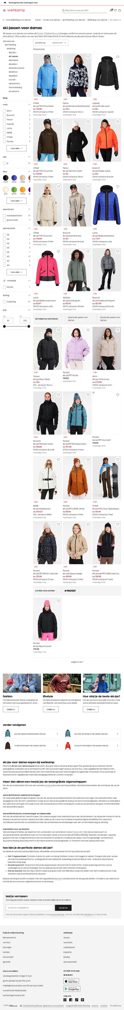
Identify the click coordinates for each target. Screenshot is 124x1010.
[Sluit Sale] (28, 156)
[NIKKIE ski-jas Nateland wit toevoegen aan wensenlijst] (58, 459)
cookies (103, 1005)
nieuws (66, 937)
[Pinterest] (82, 999)
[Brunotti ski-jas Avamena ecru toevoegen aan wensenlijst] (88, 186)
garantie (6, 962)
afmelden (88, 914)
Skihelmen (13, 72)
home (38, 20)
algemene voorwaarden (53, 1005)
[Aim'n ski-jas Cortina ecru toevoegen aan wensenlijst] (117, 330)
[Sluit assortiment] (28, 209)
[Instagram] (64, 999)
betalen (6, 952)
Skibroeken (13, 60)
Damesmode (9, 41)
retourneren (8, 957)
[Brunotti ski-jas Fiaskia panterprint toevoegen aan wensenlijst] (117, 251)
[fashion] (22, 683)
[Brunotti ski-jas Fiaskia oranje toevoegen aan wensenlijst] (117, 121)
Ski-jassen (13, 56)
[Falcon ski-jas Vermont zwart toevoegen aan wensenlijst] (88, 121)
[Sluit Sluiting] (28, 295)
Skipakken (13, 76)
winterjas (48, 785)
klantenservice (9, 937)
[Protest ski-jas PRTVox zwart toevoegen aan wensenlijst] (117, 394)
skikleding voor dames (97, 20)
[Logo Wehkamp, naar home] (15, 10)
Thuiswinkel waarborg (32, 1005)
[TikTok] (76, 999)
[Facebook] (70, 999)
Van (4, 316)
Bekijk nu (11, 709)
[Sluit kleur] (28, 171)
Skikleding (11, 48)
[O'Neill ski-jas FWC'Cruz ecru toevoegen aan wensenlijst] (58, 186)
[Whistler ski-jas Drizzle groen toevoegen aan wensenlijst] (88, 251)
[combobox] (84, 10)
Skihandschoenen (16, 68)
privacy (95, 1005)
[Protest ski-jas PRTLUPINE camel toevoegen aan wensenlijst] (88, 459)
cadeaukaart (69, 947)
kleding (66, 957)
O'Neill (84, 832)
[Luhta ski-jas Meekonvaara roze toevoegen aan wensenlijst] (58, 251)
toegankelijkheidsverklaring (78, 1005)
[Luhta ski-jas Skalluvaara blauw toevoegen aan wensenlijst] (117, 186)
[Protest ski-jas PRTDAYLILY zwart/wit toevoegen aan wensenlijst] (58, 524)
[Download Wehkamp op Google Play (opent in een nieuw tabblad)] (71, 991)
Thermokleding (15, 87)
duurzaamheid (70, 962)
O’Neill (47, 33)
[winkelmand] (119, 10)
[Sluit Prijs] (28, 310)
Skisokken (13, 64)
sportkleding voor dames (74, 20)
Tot (21, 316)
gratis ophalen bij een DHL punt (17, 981)
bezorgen (7, 947)
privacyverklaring (57, 914)
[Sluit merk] (28, 104)
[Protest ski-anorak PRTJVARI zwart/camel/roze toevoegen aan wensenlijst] (117, 524)
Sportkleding (10, 44)
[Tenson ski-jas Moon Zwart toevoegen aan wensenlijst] (58, 330)
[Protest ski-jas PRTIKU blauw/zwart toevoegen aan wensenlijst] (88, 394)
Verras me (63, 908)
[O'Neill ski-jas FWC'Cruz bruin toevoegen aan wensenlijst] (58, 121)
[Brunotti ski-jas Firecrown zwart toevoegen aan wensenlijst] (58, 394)
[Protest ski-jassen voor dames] (70, 591)
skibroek (58, 878)
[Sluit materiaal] (28, 280)
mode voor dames (51, 20)
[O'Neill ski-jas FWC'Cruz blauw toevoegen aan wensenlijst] (58, 56)
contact (6, 942)
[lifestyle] (62, 683)
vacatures (67, 942)
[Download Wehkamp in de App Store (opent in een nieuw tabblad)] (71, 983)
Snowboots (14, 91)
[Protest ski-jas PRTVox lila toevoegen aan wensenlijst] (88, 330)
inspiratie (67, 952)
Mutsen (12, 79)
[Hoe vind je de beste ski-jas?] (102, 683)
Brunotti (56, 33)
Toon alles (15, 148)
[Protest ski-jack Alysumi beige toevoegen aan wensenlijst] (88, 524)
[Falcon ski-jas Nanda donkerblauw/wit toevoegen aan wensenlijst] (88, 56)
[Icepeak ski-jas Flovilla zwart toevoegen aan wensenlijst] (117, 56)
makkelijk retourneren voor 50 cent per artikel (23, 985)
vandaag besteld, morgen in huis (17, 976)
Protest (40, 33)
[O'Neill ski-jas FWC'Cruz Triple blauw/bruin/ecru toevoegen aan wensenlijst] (117, 459)
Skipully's (12, 52)
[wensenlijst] (116, 10)
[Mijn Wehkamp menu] (111, 10)
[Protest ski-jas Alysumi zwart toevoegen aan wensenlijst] (58, 600)
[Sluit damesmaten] (28, 228)
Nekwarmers (14, 83)
